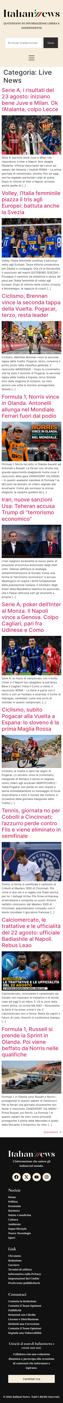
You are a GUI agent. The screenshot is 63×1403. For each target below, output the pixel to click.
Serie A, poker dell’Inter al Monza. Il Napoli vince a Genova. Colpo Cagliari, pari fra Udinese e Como (31, 617)
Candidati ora (31, 1379)
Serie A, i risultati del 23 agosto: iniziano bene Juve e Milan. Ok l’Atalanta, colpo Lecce (30, 99)
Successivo (52, 1132)
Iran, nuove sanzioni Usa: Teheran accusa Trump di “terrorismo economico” (28, 509)
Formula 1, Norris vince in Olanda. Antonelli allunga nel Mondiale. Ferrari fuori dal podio (30, 406)
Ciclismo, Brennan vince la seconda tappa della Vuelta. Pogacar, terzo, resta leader (31, 305)
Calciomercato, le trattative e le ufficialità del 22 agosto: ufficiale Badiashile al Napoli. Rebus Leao (31, 933)
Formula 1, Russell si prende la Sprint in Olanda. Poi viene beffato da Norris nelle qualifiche (30, 1042)
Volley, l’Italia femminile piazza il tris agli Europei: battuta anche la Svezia (31, 202)
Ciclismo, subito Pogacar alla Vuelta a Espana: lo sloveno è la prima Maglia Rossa (30, 719)
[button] (31, 58)
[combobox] (23, 42)
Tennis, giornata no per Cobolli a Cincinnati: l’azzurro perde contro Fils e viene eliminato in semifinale (31, 823)
